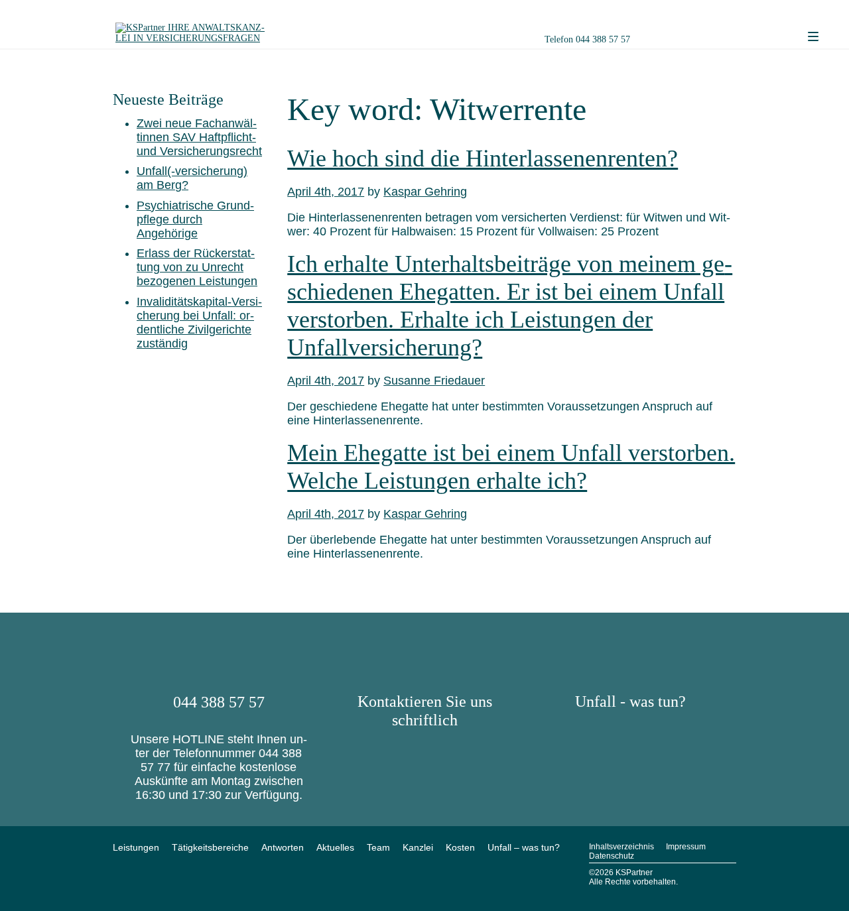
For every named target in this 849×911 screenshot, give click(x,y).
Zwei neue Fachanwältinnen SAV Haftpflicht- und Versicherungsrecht (199, 137)
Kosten (460, 847)
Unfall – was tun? (524, 847)
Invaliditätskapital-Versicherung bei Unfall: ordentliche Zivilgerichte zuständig (199, 322)
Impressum (686, 846)
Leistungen (136, 847)
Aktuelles (335, 847)
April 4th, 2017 (325, 191)
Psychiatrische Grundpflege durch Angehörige (195, 219)
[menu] (813, 37)
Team (378, 847)
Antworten (282, 847)
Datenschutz (611, 856)
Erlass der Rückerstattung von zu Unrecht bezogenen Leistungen (197, 267)
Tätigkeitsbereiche (210, 847)
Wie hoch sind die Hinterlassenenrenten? (482, 158)
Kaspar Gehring (425, 191)
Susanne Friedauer (434, 380)
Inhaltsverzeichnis (621, 846)
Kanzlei (418, 847)
